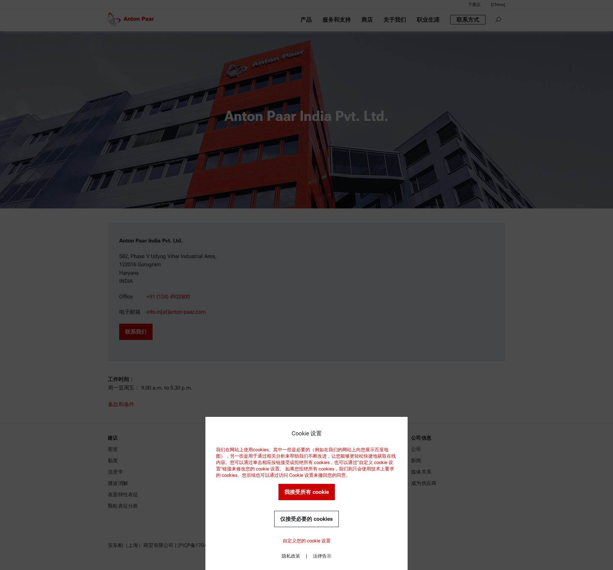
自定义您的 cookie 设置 (307, 540)
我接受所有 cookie (307, 492)
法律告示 (322, 556)
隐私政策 (291, 556)
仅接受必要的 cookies (306, 519)
